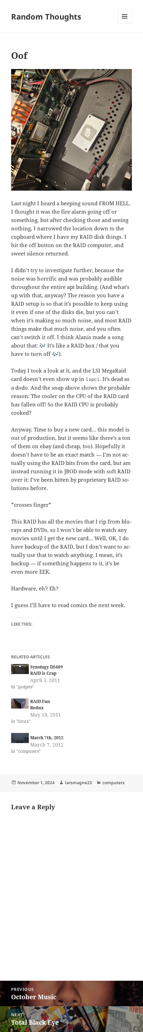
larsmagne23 (78, 783)
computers (113, 783)
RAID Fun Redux (40, 704)
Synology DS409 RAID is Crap (46, 670)
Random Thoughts (46, 16)
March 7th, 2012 (47, 738)
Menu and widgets (125, 23)
